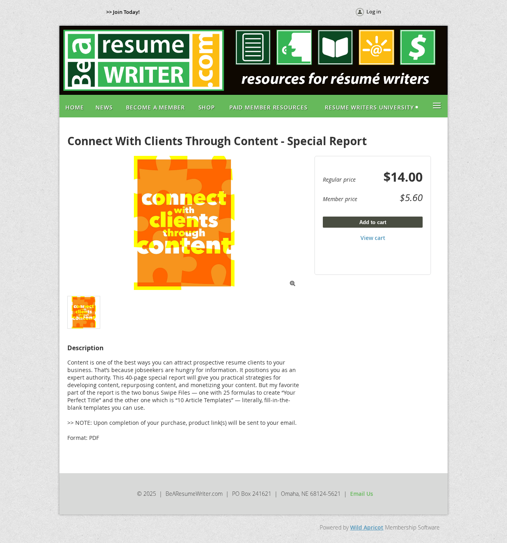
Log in (373, 11)
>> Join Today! (123, 11)
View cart (372, 238)
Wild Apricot (366, 527)
